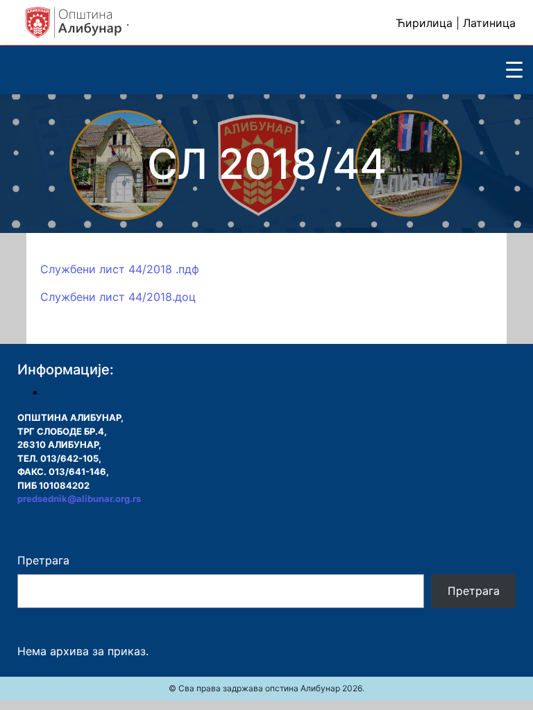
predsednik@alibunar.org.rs (79, 498)
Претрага (43, 560)
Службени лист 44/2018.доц (118, 297)
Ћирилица (424, 23)
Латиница (489, 23)
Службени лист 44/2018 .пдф (119, 269)
